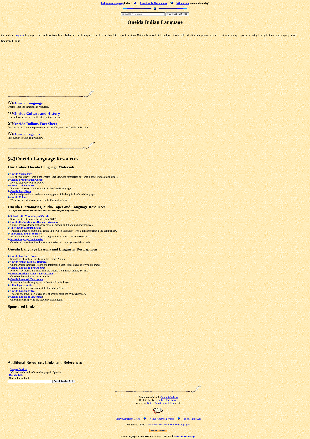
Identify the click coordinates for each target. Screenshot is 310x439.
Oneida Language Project (24, 256)
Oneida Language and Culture (27, 267)
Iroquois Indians (169, 397)
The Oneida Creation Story (25, 227)
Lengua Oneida (18, 369)
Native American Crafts (128, 418)
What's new (182, 3)
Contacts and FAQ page (184, 436)
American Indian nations (153, 3)
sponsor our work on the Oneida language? (168, 424)
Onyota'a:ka (46, 273)
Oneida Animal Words (22, 185)
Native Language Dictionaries (26, 239)
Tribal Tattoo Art (192, 418)
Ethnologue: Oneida (21, 285)
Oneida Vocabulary (21, 174)
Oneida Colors (18, 197)
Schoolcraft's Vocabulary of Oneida (29, 216)
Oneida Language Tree (23, 291)
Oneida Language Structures (26, 296)
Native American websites (160, 403)
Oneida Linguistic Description (26, 279)
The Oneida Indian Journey (25, 233)
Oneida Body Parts (20, 191)
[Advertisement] (155, 30)
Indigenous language (112, 3)
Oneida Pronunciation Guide (26, 179)
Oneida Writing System (23, 273)
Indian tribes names (167, 400)
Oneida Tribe (16, 375)
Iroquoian (20, 35)
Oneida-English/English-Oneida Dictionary (33, 222)
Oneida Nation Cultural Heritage (28, 261)
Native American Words (162, 418)
